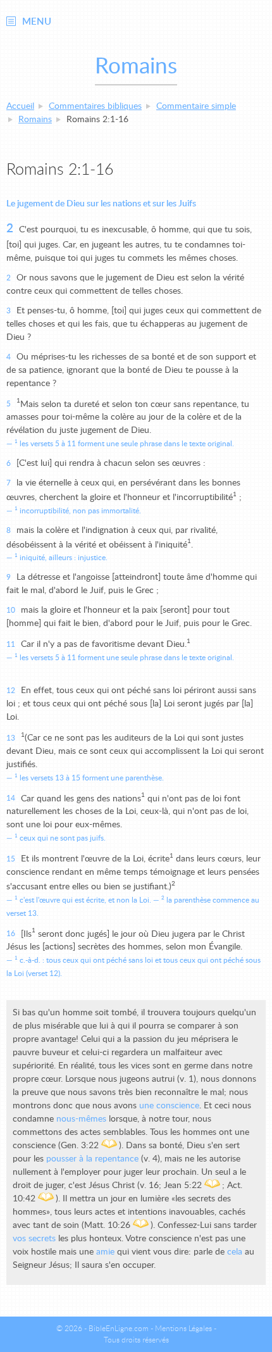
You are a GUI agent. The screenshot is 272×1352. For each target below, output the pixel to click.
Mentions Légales (183, 1328)
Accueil (20, 106)
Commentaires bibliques (95, 106)
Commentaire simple (196, 106)
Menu (36, 22)
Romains (35, 119)
